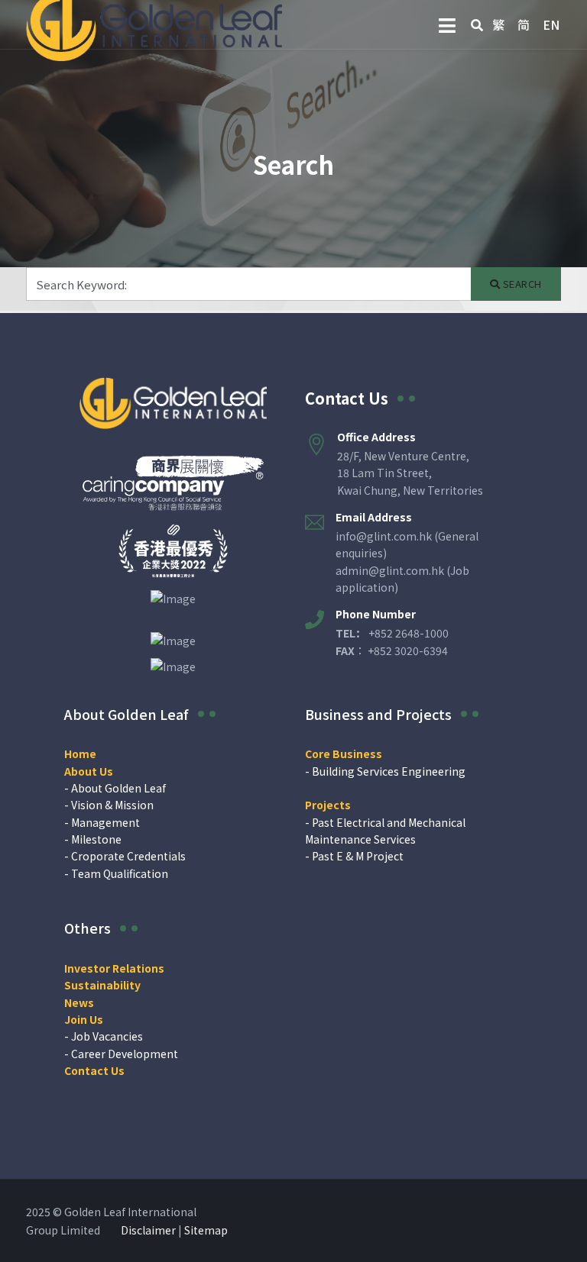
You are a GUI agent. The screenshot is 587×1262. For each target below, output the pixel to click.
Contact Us (346, 398)
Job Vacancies (107, 1036)
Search (521, 283)
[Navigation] (447, 25)
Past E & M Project (358, 855)
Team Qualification (119, 873)
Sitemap (206, 1230)
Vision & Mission (112, 804)
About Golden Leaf (118, 788)
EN (551, 24)
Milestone (96, 839)
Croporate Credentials (128, 855)
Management (105, 822)
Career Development (124, 1053)
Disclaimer (148, 1230)
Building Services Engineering (388, 771)
